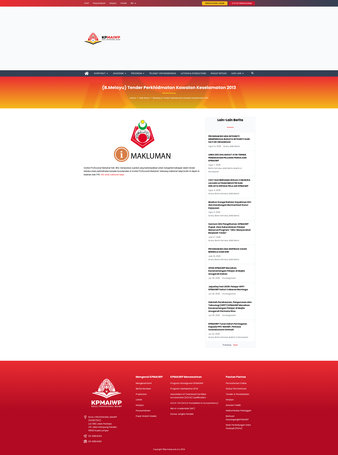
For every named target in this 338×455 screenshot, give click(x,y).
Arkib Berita (144, 98)
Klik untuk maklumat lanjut (112, 174)
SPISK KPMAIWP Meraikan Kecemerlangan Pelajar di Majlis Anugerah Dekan (226, 270)
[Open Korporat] (107, 73)
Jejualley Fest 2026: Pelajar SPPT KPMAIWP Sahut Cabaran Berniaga (228, 288)
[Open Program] (143, 73)
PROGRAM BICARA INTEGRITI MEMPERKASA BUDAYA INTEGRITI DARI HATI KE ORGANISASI (229, 139)
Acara (226, 146)
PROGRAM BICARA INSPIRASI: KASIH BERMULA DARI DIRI (227, 250)
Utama (133, 98)
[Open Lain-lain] (243, 73)
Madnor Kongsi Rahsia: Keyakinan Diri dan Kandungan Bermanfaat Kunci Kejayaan (229, 205)
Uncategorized (229, 278)
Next (235, 344)
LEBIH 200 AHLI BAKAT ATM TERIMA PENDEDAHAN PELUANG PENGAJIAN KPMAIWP (227, 157)
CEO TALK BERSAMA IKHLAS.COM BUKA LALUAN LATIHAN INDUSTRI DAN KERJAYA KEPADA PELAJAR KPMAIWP (229, 183)
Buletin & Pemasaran (238, 337)
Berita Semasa (215, 168)
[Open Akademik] (125, 73)
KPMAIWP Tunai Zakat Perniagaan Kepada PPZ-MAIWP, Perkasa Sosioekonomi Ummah (227, 326)
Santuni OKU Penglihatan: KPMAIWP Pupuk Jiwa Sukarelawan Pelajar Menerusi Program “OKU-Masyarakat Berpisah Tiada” (229, 228)
